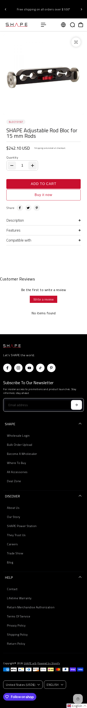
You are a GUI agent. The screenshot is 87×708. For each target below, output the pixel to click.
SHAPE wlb (30, 663)
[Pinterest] (37, 208)
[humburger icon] (43, 24)
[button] (77, 706)
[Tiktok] (40, 368)
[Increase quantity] (32, 165)
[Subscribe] (76, 405)
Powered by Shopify (48, 663)
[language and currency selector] (63, 25)
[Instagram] (18, 368)
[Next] (81, 9)
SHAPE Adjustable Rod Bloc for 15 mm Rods (41, 133)
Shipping (38, 148)
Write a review (43, 299)
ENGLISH (53, 684)
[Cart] (80, 25)
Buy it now (43, 195)
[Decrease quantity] (12, 165)
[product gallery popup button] (76, 42)
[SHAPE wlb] (20, 24)
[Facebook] (20, 208)
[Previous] (5, 9)
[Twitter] (28, 208)
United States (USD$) (20, 684)
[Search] (72, 25)
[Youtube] (29, 368)
